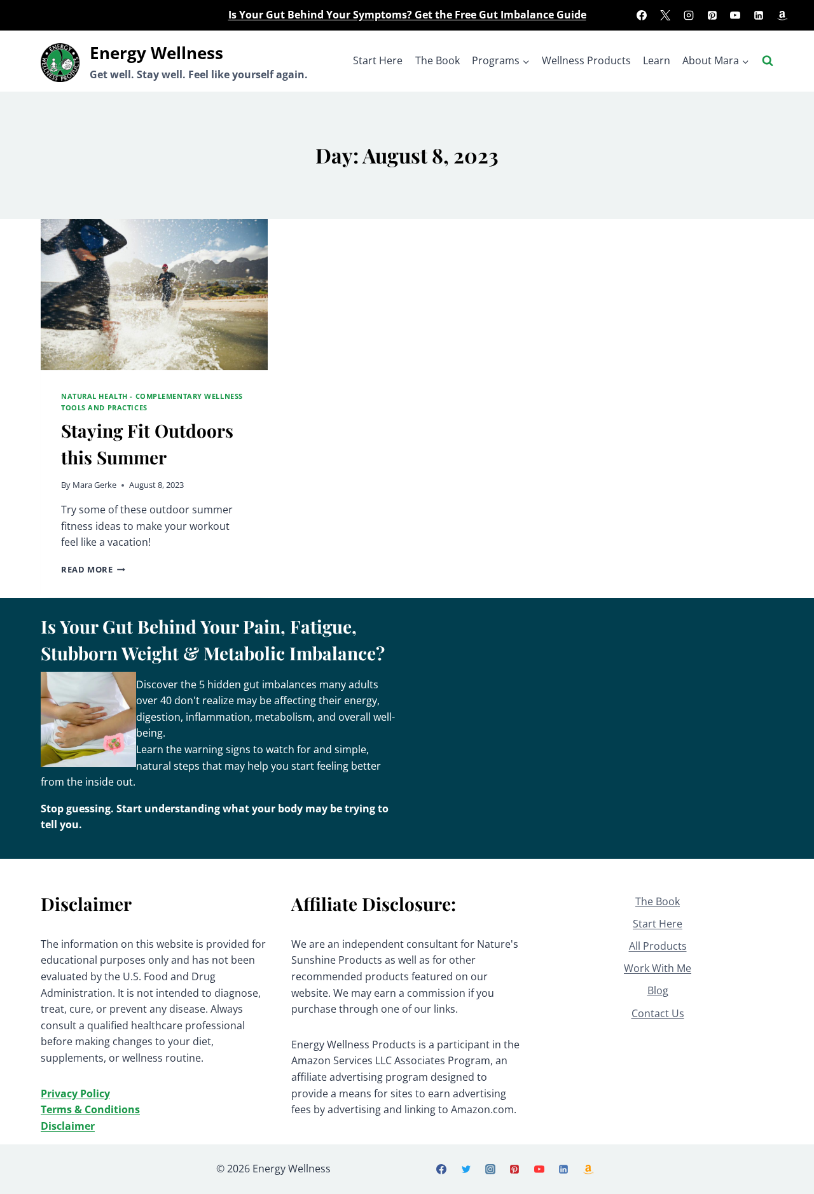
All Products (658, 946)
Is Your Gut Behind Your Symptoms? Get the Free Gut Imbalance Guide (407, 15)
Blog (657, 990)
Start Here (378, 60)
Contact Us (657, 1013)
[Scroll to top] (782, 1168)
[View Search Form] (767, 61)
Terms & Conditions (90, 1109)
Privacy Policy (75, 1093)
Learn (656, 60)
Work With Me (657, 968)
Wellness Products (586, 60)
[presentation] (154, 294)
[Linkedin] (758, 15)
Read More (93, 569)
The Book (437, 60)
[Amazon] (782, 15)
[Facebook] (641, 15)
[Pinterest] (712, 15)
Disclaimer (68, 1126)
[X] (665, 15)
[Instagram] (689, 15)
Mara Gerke (94, 484)
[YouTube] (735, 15)
